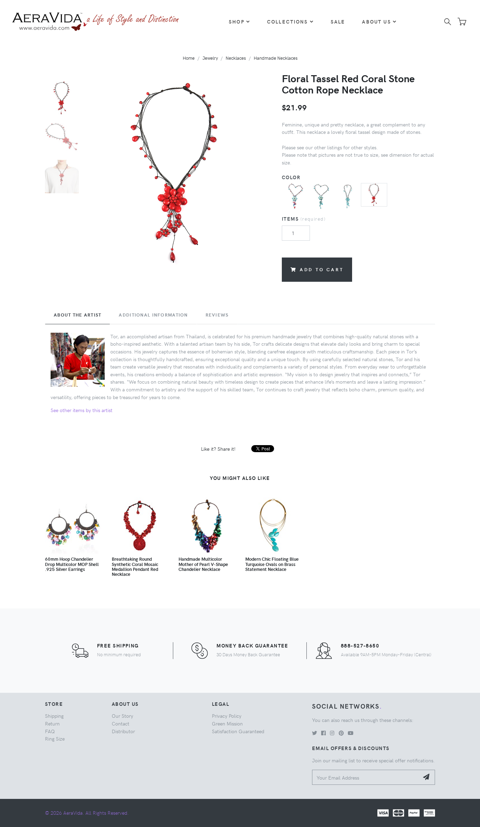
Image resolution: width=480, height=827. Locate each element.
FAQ (50, 731)
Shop (237, 21)
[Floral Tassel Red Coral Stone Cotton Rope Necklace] (374, 193)
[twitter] (314, 732)
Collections (287, 21)
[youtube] (350, 732)
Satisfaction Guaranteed (238, 731)
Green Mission (227, 723)
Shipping (54, 715)
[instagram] (332, 732)
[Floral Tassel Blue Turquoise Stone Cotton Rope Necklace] (348, 195)
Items (304, 218)
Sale (338, 21)
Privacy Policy (226, 715)
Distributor (123, 731)
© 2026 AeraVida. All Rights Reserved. (87, 812)
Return (52, 723)
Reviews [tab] (217, 315)
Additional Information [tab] (153, 315)
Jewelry (210, 58)
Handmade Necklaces (276, 58)
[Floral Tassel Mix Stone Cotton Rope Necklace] (295, 195)
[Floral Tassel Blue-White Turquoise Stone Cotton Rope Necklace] (321, 195)
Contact (120, 723)
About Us (376, 21)
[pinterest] (341, 732)
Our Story (122, 715)
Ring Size (55, 738)
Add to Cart (322, 269)
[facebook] (323, 732)
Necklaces (236, 58)
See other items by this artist (81, 410)
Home (189, 58)
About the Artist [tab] (77, 315)
